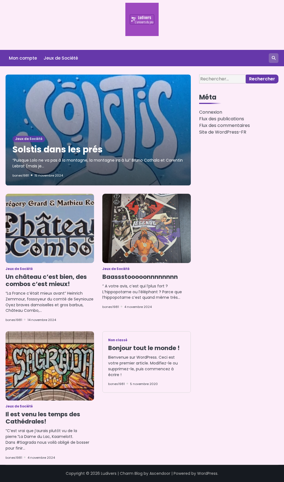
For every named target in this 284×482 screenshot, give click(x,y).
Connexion (210, 112)
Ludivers (108, 473)
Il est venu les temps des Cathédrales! (43, 418)
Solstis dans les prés (57, 149)
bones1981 (20, 175)
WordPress (207, 473)
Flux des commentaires (224, 125)
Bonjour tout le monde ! (144, 348)
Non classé (117, 340)
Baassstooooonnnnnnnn (140, 276)
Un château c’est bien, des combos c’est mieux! (46, 280)
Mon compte (23, 58)
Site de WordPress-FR (222, 132)
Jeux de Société (61, 58)
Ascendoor (159, 473)
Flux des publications (221, 119)
